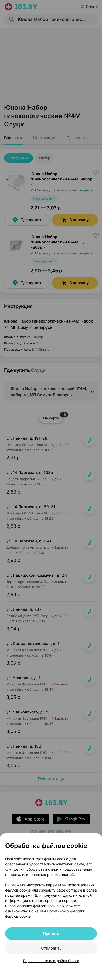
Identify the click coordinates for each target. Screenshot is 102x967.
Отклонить (51, 948)
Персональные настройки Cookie (51, 961)
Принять (51, 933)
